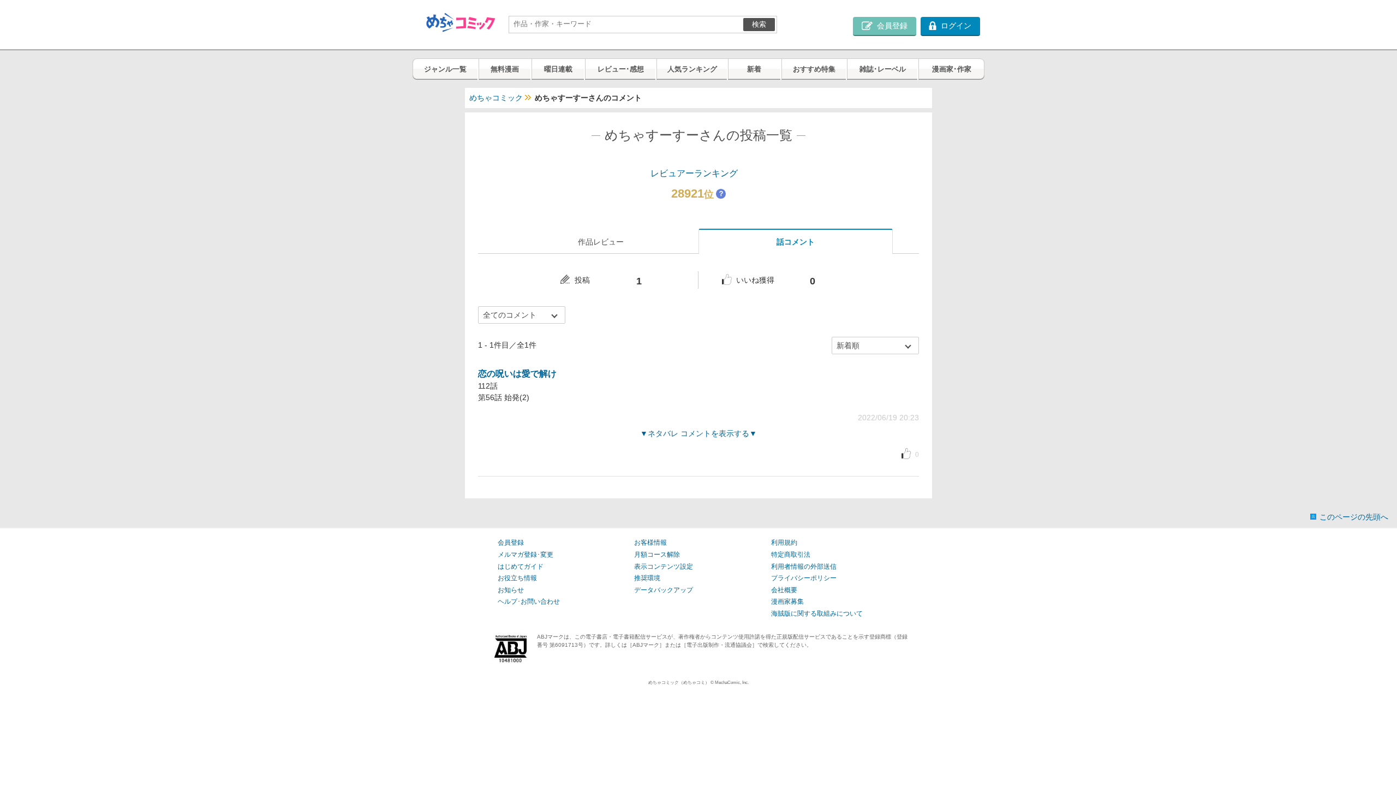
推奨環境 (647, 578)
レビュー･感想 (621, 69)
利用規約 (784, 542)
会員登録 (511, 542)
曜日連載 (558, 69)
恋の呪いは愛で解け (517, 373)
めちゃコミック (496, 97)
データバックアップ (663, 590)
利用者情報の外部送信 (804, 566)
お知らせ (511, 590)
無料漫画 (505, 69)
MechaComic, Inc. (732, 682)
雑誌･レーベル (882, 69)
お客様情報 (650, 542)
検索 (759, 24)
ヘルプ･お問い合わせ (529, 601)
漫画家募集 (787, 601)
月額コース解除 (657, 554)
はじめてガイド (521, 566)
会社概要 (784, 590)
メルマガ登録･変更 (525, 554)
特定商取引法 (790, 554)
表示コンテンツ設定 (663, 566)
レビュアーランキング (694, 173)
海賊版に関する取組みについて (817, 613)
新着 (754, 69)
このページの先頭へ (1354, 517)
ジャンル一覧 (445, 69)
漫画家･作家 (951, 69)
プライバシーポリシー (804, 578)
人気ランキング (692, 69)
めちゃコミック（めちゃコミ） (678, 682)
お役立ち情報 (517, 578)
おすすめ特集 (814, 69)
